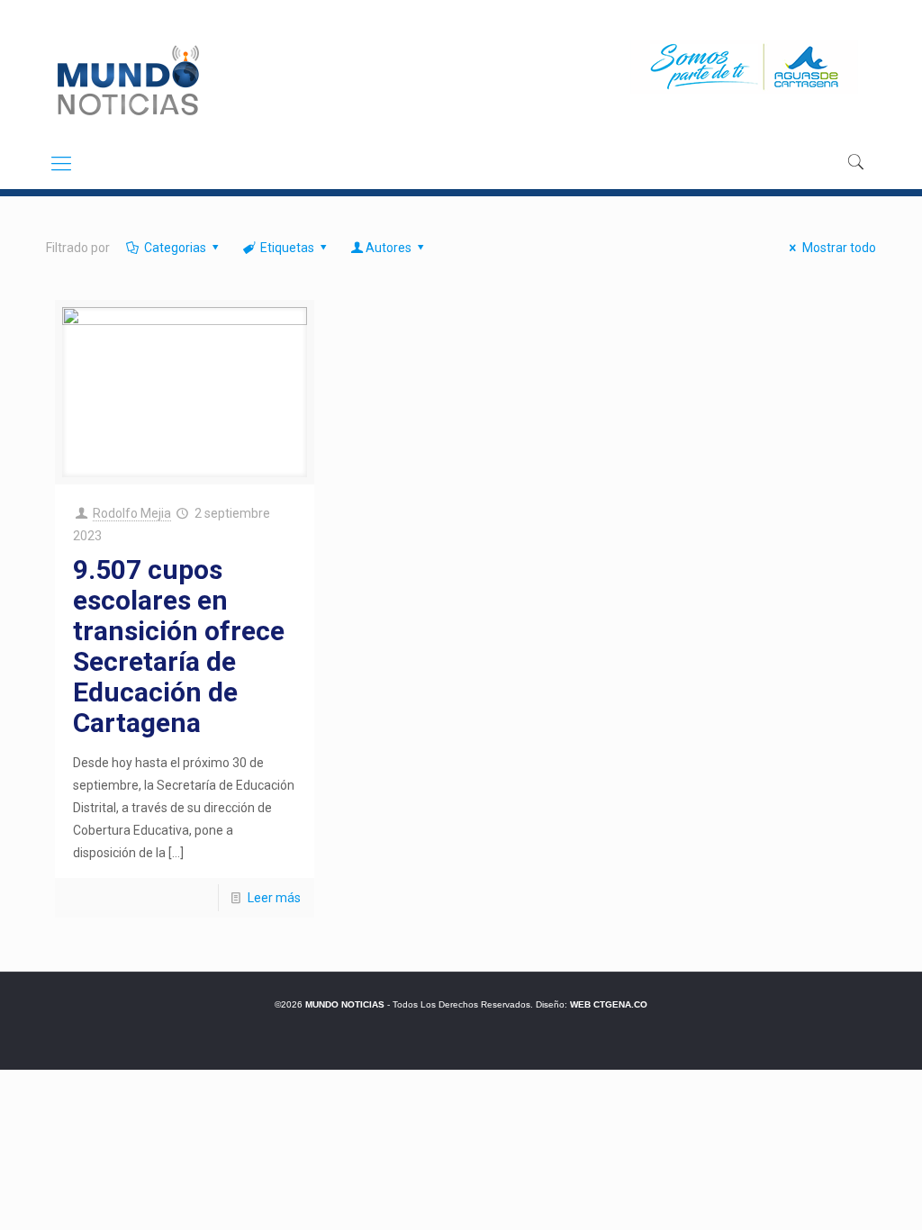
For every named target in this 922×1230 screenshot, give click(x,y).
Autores (388, 247)
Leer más (274, 898)
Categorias (175, 247)
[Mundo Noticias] (126, 80)
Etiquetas (287, 247)
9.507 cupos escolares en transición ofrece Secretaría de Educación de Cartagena (179, 646)
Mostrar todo (839, 247)
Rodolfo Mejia (132, 513)
